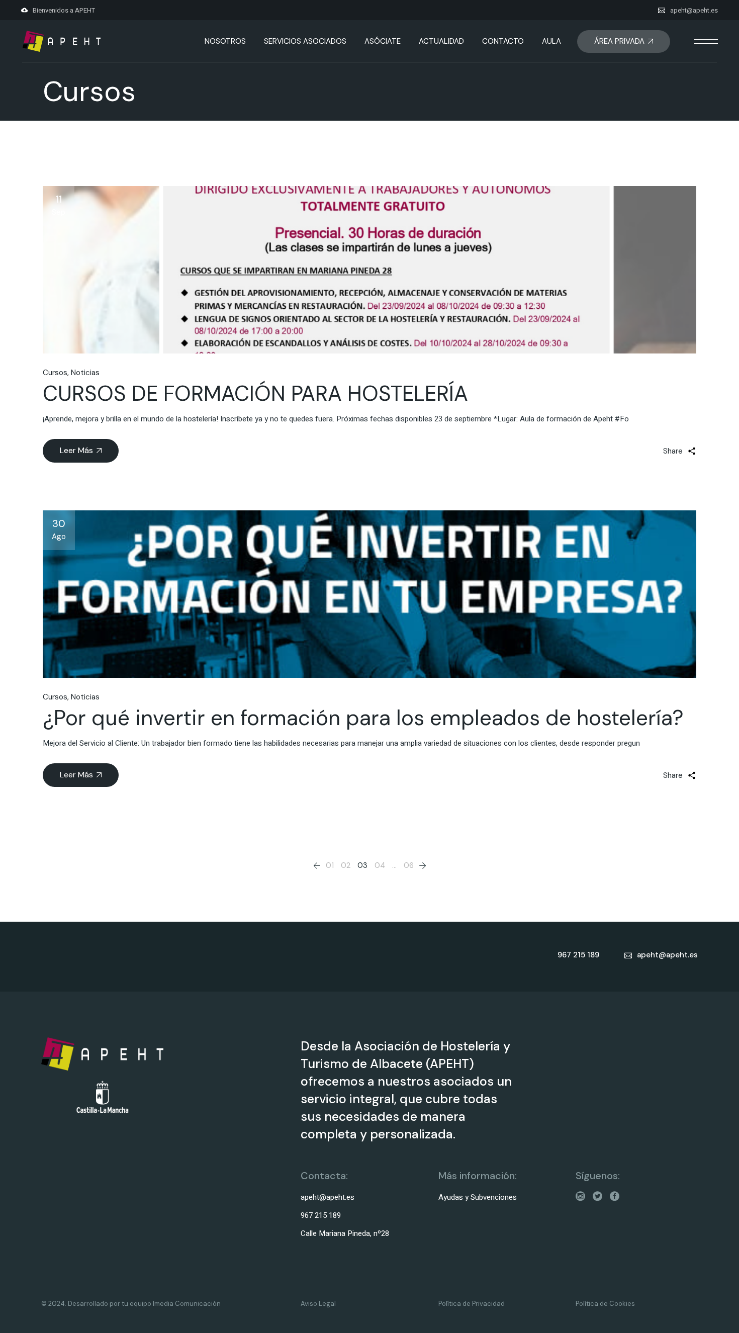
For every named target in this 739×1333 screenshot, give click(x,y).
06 (409, 865)
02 (345, 865)
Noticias (85, 373)
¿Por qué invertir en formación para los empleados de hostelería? (363, 718)
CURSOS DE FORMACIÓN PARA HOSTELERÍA (255, 393)
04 (380, 865)
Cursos (55, 373)
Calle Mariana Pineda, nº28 (345, 1233)
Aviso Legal (318, 1303)
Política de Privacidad (471, 1303)
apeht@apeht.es (694, 10)
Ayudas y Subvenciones (477, 1197)
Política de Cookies (605, 1303)
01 (330, 865)
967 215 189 (321, 1215)
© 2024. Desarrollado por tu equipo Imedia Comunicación (131, 1303)
